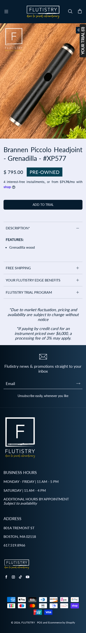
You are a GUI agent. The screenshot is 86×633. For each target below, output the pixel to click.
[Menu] (6, 11)
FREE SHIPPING (18, 268)
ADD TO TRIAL (43, 204)
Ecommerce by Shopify (61, 622)
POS (39, 622)
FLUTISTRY (28, 622)
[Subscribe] (78, 383)
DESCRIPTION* (18, 228)
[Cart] (79, 11)
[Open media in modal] (79, 30)
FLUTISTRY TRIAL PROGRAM (29, 292)
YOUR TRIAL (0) (82, 41)
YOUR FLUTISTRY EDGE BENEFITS (33, 280)
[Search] (70, 11)
